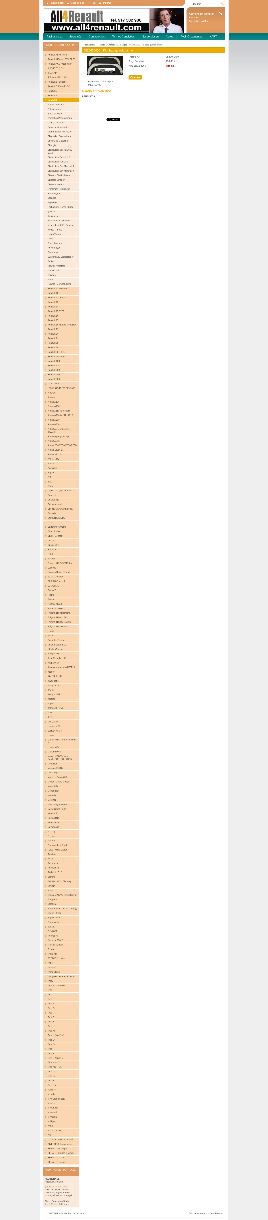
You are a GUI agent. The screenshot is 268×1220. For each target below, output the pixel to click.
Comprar (135, 77)
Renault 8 (101, 45)
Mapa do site (77, 2)
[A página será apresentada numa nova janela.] (105, 74)
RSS (93, 2)
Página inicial (57, 2)
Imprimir (106, 2)
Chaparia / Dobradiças (117, 45)
